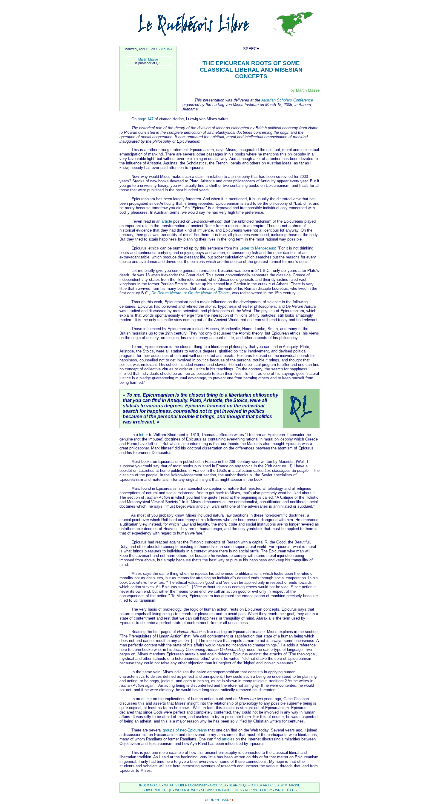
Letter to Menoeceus (257, 248)
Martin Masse (148, 59)
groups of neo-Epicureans (185, 730)
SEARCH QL (238, 785)
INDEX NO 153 (150, 785)
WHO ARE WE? (186, 790)
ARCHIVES (217, 785)
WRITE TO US (286, 790)
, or (190, 293)
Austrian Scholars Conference (287, 100)
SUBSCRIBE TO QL (157, 790)
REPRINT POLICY (258, 790)
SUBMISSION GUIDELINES (221, 790)
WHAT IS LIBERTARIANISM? (185, 785)
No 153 (166, 49)
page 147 (146, 119)
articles (228, 739)
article (167, 221)
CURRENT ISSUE (218, 800)
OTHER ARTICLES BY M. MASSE (275, 785)
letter (143, 434)
